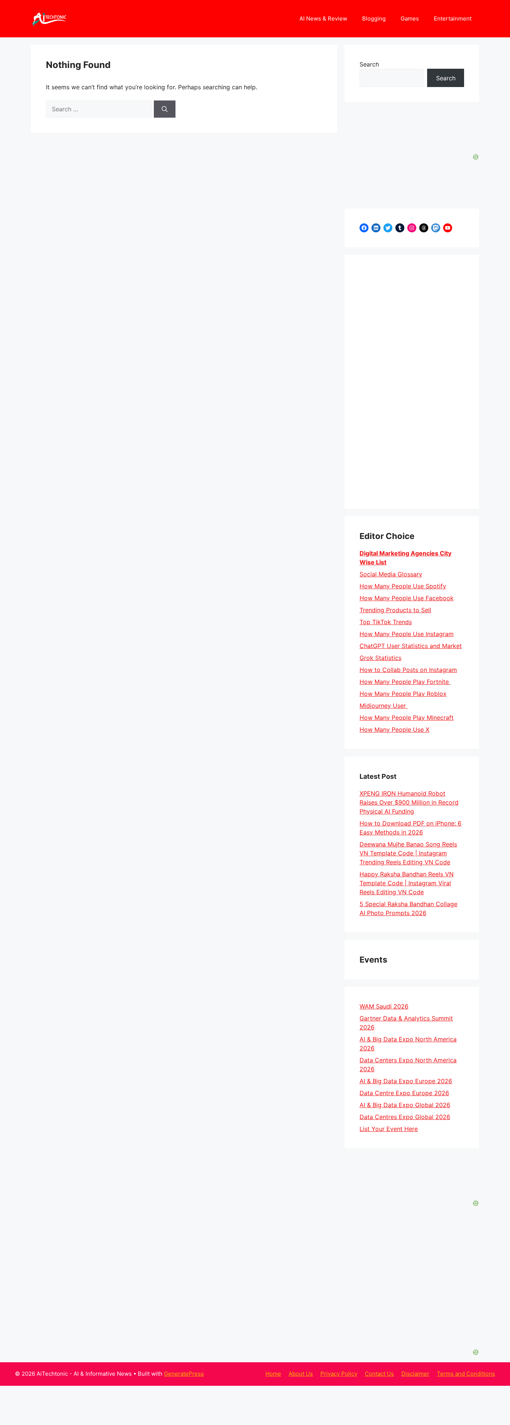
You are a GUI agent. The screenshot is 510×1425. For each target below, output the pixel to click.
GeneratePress (184, 1373)
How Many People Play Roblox (403, 693)
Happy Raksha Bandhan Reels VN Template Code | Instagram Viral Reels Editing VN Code (407, 883)
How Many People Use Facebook (407, 598)
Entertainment (453, 18)
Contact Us (379, 1373)
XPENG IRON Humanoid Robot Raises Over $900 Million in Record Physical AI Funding (409, 802)
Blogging (374, 18)
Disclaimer (415, 1373)
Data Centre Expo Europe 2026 (404, 1093)
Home (273, 1373)
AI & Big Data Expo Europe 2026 (406, 1081)
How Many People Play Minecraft (407, 717)
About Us (301, 1373)
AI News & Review (323, 18)
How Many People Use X (394, 729)
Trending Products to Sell (395, 610)
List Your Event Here (389, 1129)
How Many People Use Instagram (407, 634)
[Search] (164, 109)
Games (410, 18)
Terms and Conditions (466, 1373)
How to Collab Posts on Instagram (408, 669)
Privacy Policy (338, 1373)
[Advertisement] (412, 382)
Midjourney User (384, 705)
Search (369, 64)
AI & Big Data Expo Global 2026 (405, 1105)
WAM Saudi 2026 (384, 1006)
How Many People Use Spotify (403, 586)
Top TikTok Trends (386, 622)
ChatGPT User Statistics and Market (411, 646)
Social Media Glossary (391, 574)
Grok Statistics (380, 658)
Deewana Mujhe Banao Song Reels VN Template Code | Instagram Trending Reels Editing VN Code (408, 853)
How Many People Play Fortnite (405, 681)
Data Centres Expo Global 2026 (405, 1117)
